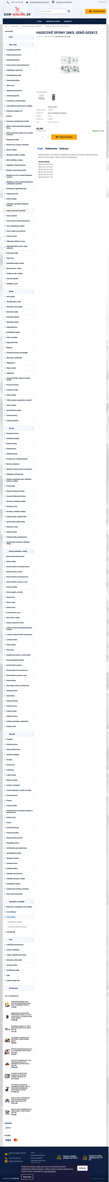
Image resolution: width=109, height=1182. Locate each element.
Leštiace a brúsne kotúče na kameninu (19, 634)
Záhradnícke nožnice (13, 884)
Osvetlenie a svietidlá (16, 902)
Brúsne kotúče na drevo (14, 572)
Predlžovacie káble (12, 970)
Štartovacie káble (12, 253)
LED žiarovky (10, 932)
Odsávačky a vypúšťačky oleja (16, 188)
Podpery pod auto (12, 194)
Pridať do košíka (65, 137)
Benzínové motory (12, 433)
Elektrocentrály (11, 443)
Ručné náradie (11, 395)
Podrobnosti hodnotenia (63, 36)
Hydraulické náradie (13, 332)
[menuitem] (39, 21)
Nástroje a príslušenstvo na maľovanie (19, 469)
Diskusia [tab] (64, 148)
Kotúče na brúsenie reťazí (15, 623)
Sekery (8, 822)
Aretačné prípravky (12, 96)
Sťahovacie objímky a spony (15, 241)
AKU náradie (10, 296)
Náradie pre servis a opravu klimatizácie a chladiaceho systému (19, 183)
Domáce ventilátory (12, 950)
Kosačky (9, 760)
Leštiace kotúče (11, 639)
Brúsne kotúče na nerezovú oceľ (17, 577)
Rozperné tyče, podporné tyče (16, 516)
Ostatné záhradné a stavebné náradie (18, 790)
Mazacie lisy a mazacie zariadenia (17, 145)
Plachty (8, 800)
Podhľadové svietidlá (15, 922)
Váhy (8, 975)
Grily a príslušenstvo (13, 749)
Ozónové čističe (11, 965)
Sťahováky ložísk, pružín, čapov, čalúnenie (17, 247)
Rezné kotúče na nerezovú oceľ (17, 670)
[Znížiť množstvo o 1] (38, 137)
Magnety (9, 347)
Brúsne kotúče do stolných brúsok (17, 566)
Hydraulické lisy (11, 327)
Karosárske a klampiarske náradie (17, 121)
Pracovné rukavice (12, 385)
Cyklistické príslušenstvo (15, 945)
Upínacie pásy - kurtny (13, 268)
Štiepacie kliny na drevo (14, 838)
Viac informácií (50, 1171)
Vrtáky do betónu (12, 701)
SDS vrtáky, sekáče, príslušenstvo (17, 685)
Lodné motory (11, 775)
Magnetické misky (12, 139)
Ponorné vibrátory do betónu (16, 496)
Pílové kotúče (11, 645)
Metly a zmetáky (11, 780)
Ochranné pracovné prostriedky (17, 353)
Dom (10, 940)
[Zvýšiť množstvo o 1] (47, 137)
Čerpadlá (9, 739)
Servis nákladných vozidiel (15, 226)
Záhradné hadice (12, 868)
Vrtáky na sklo (11, 726)
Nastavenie (27, 1177)
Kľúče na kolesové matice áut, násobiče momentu (19, 134)
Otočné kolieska (11, 795)
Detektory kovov (12, 744)
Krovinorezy (10, 765)
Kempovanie (13, 988)
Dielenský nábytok (12, 317)
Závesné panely (11, 415)
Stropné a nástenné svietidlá (17, 927)
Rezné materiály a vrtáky (18, 551)
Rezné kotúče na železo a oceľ (16, 675)
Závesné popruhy (12, 278)
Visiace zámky (11, 405)
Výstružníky (10, 696)
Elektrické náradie (12, 322)
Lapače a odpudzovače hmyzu (16, 955)
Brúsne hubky (11, 561)
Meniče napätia (11, 150)
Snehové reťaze (11, 236)
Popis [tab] (40, 148)
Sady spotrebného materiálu (15, 210)
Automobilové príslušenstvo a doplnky (19, 106)
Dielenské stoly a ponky (14, 307)
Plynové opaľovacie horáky (15, 491)
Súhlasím (82, 1168)
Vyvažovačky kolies (13, 80)
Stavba (11, 428)
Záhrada (12, 734)
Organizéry (10, 373)
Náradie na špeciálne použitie (16, 170)
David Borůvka (101, 1178)
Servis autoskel (11, 216)
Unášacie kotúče (12, 691)
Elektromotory (11, 449)
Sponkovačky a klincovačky (15, 522)
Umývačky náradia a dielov (15, 263)
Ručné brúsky (11, 680)
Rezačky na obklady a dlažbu (16, 511)
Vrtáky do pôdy (11, 711)
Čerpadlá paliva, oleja (13, 301)
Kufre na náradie (11, 337)
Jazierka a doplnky (12, 754)
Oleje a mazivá (11, 368)
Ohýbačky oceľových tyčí (14, 474)
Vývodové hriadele (12, 858)
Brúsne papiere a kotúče (14, 592)
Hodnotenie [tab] (51, 148)
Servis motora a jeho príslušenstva (18, 221)
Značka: (52, 107)
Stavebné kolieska (12, 827)
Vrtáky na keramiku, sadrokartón (17, 721)
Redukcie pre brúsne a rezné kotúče (18, 655)
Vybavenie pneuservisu (14, 90)
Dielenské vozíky (12, 312)
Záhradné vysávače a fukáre (15, 879)
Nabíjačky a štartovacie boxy (15, 165)
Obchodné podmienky (38, 1155)
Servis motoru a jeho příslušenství (17, 65)
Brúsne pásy (10, 597)
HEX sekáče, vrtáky (12, 617)
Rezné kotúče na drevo (14, 665)
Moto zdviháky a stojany (14, 160)
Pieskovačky (10, 486)
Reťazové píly (11, 817)
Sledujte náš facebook (16, 1161)
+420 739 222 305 (15, 1158)
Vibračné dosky (11, 532)
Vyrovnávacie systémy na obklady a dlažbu (18, 543)
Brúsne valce (10, 602)
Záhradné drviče (11, 863)
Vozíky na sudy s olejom (14, 273)
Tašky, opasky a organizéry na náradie (19, 400)
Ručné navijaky (11, 199)
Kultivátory (10, 770)
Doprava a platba (36, 1158)
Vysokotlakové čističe (13, 853)
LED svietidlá (10, 917)
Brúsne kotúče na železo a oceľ (16, 582)
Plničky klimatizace (13, 60)
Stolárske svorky (12, 527)
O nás (32, 1152)
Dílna (11, 37)
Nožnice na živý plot (13, 785)
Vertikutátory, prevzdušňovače (16, 848)
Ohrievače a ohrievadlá (14, 358)
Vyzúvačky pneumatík (13, 75)
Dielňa (11, 291)
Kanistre (9, 116)
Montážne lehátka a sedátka (15, 155)
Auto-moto (13, 45)
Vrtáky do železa (12, 716)
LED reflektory (11, 912)
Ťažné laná (10, 258)
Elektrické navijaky (12, 438)
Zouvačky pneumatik (13, 50)
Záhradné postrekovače (14, 873)
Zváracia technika (12, 420)
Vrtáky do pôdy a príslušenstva (16, 537)
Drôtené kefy (10, 607)
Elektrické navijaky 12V (14, 111)
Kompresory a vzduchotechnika (17, 459)
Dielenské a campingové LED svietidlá (19, 907)
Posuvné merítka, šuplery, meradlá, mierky (18, 379)
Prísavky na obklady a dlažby (16, 501)
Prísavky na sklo (11, 506)
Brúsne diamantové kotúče (15, 556)
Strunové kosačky (12, 833)
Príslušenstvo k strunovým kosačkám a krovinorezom (19, 811)
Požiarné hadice (11, 805)
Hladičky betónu (11, 454)
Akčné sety (10, 85)
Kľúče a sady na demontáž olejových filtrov (18, 127)
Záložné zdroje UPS (13, 980)
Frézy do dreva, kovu (13, 612)
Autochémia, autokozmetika (16, 101)
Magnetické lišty (12, 342)
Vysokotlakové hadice (13, 410)
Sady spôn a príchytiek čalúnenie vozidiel (17, 204)
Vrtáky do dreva (11, 706)
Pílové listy (10, 650)
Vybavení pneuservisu (13, 55)
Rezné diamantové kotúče (15, 660)
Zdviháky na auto (12, 284)
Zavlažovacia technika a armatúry (17, 889)
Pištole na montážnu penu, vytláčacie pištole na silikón (18, 480)
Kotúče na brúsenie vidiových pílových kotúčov (19, 628)
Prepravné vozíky (12, 390)
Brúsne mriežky (11, 587)
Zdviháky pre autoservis (14, 70)
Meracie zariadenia (12, 464)
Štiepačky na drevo (12, 843)
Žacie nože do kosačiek (14, 894)
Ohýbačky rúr (10, 363)
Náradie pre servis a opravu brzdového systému (19, 176)
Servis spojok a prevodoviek (15, 231)
